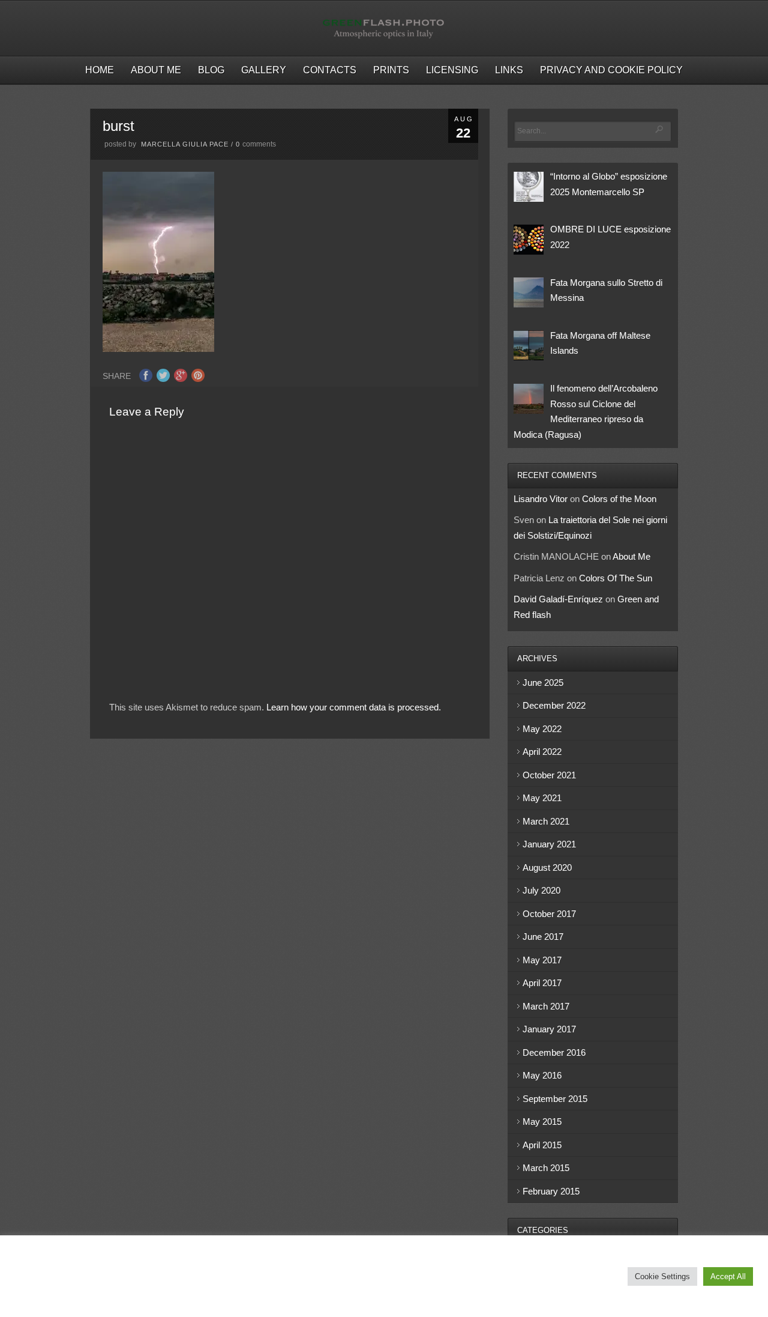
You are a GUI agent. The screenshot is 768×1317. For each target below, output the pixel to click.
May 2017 (542, 960)
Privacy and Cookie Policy (611, 70)
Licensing (452, 70)
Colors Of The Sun (615, 578)
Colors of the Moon (619, 499)
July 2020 (541, 890)
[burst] (158, 349)
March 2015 (546, 1168)
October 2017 (549, 914)
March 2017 (546, 1006)
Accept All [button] (728, 1276)
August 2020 (547, 867)
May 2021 (542, 798)
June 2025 (543, 682)
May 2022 (542, 729)
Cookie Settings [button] (662, 1276)
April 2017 (542, 983)
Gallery (263, 70)
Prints (391, 70)
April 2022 (542, 751)
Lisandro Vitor (541, 499)
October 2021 (549, 775)
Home (99, 70)
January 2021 (549, 844)
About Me (156, 70)
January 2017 (549, 1029)
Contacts (329, 70)
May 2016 (542, 1075)
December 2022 (554, 705)
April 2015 (542, 1145)
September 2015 (555, 1099)
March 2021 (546, 821)
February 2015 (551, 1191)
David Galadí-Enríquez (558, 599)
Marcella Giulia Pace (185, 144)
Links (509, 70)
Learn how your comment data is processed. (353, 707)
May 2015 (542, 1121)
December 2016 (554, 1052)
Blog (211, 70)
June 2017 (543, 936)
